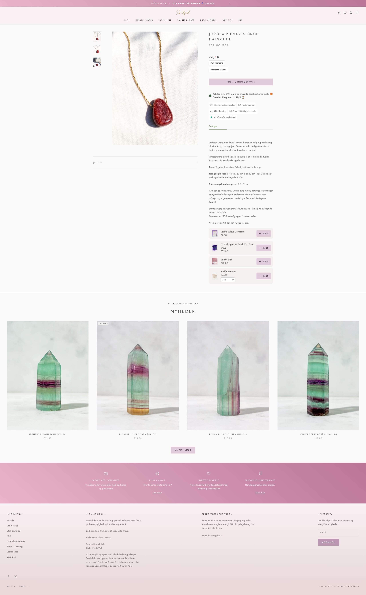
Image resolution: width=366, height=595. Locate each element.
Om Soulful (12, 525)
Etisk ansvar (157, 480)
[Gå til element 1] (97, 37)
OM (240, 20)
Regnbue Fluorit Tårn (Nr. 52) (228, 434)
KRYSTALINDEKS (144, 20)
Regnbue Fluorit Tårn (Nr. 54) (47, 434)
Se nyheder (183, 449)
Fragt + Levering (15, 546)
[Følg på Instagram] (15, 576)
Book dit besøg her (211, 535)
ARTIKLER (228, 20)
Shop (127, 20)
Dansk (22, 586)
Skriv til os (260, 492)
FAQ (9, 536)
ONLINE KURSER (186, 20)
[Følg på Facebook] (8, 576)
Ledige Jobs (12, 551)
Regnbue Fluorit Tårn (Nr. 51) (318, 434)
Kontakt (10, 520)
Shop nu (212, 3)
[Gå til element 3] (97, 62)
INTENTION (165, 20)
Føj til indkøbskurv (241, 81)
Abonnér (328, 542)
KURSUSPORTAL (208, 20)
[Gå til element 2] (97, 49)
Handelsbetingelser (16, 541)
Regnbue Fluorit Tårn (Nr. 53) (138, 434)
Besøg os (11, 556)
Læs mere (157, 492)
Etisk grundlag (13, 530)
